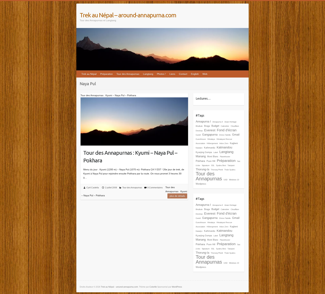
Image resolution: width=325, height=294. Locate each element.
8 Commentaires (155, 187)
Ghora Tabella (225, 135)
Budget (215, 125)
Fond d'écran (226, 130)
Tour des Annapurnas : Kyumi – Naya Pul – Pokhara (130, 156)
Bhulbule (199, 126)
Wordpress (201, 184)
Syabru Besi (221, 165)
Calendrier (225, 126)
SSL (212, 165)
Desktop (199, 131)
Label (215, 152)
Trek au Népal (88, 74)
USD (226, 180)
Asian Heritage (230, 122)
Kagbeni (234, 143)
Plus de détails (177, 196)
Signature (206, 165)
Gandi (198, 135)
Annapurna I (203, 121)
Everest (209, 130)
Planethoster (225, 157)
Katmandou (224, 147)
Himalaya (211, 139)
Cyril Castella (92, 187)
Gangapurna (210, 134)
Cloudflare (235, 126)
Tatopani (231, 165)
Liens (172, 74)
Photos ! (161, 74)
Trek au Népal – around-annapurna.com (128, 15)
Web (204, 74)
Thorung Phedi (217, 170)
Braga (207, 126)
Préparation (106, 74)
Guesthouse (201, 139)
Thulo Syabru (229, 170)
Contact (183, 74)
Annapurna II (217, 122)
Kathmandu (209, 147)
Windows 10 (234, 180)
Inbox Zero (223, 143)
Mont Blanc (212, 156)
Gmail (236, 134)
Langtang (148, 74)
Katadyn (199, 148)
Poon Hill (211, 161)
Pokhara (200, 160)
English (195, 74)
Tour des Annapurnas (127, 74)
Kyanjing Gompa (204, 152)
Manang (201, 156)
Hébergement (212, 143)
